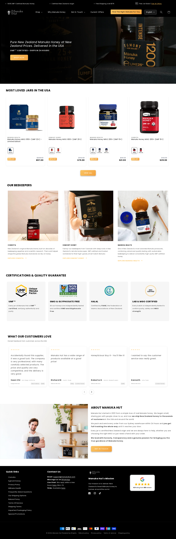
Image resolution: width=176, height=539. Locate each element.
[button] (38, 12)
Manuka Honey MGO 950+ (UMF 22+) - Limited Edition (24, 140)
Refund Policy (14, 499)
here (54, 485)
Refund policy (84, 533)
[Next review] (91, 392)
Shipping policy (124, 533)
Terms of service (110, 533)
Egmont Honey (14, 481)
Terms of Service (15, 503)
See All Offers (156, 4)
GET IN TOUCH (101, 448)
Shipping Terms (14, 506)
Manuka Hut (57, 533)
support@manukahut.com (64, 477)
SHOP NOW (19, 57)
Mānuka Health (14, 488)
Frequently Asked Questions (20, 492)
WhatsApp (65, 479)
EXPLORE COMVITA (16, 258)
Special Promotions (16, 514)
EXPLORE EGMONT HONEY (73, 258)
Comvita (11, 477)
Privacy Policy (14, 484)
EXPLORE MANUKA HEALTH (129, 261)
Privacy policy (96, 533)
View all (88, 173)
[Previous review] (84, 392)
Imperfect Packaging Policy (20, 510)
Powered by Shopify (69, 533)
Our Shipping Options (17, 495)
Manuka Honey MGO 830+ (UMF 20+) (65, 139)
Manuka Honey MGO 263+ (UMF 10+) (106, 139)
